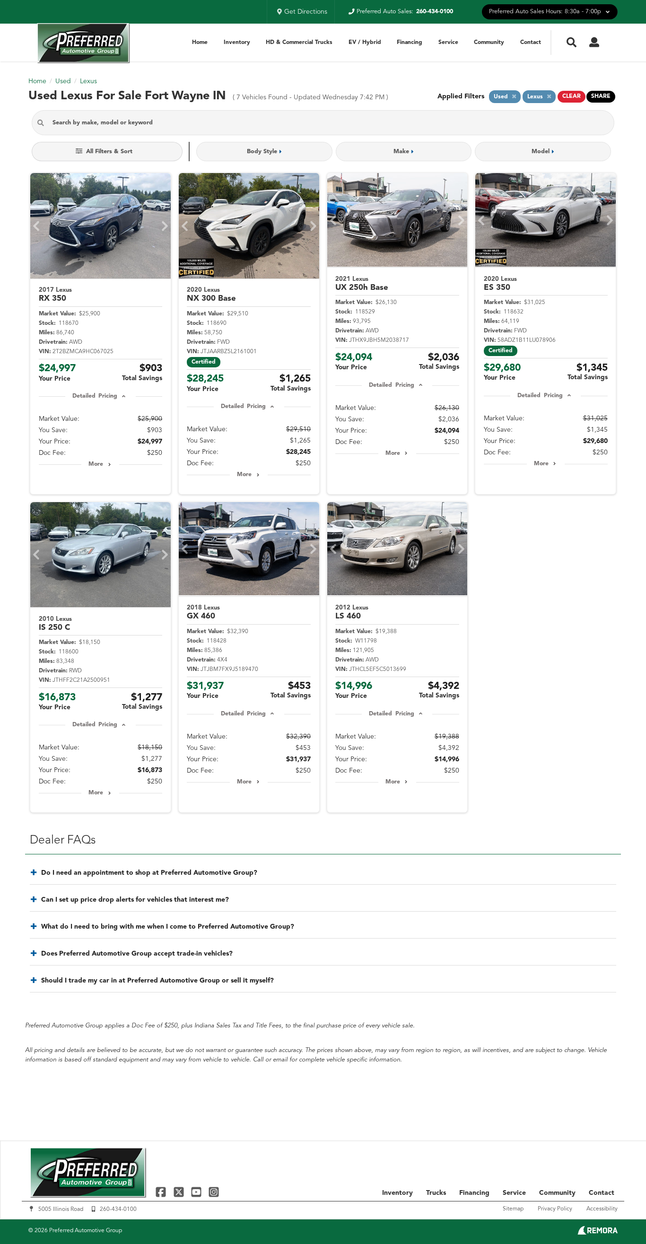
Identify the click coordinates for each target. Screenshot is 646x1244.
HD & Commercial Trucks (299, 42)
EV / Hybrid (365, 42)
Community (489, 42)
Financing (409, 42)
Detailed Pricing (94, 396)
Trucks (436, 1193)
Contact (530, 42)
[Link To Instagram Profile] (213, 1192)
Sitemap (513, 1209)
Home (200, 42)
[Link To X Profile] (179, 1192)
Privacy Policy (555, 1209)
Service (448, 42)
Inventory (237, 42)
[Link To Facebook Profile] (162, 1192)
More (95, 464)
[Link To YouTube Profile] (197, 1192)
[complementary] (617, 1215)
